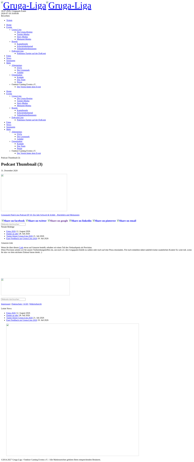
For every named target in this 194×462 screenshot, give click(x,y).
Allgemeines (17, 65)
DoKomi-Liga (17, 51)
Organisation (17, 75)
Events (9, 27)
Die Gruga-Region (24, 32)
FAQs (19, 68)
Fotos (8, 56)
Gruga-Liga (16, 29)
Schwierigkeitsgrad (25, 46)
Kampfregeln (22, 44)
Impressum (5, 304)
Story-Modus (22, 37)
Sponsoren (10, 60)
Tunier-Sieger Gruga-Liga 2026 (19, 236)
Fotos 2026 (11, 231)
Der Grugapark (23, 70)
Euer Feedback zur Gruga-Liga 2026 (21, 238)
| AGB (25, 304)
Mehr (8, 63)
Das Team (21, 80)
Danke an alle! (12, 234)
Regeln (15, 41)
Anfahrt (20, 72)
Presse (19, 82)
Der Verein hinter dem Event (29, 87)
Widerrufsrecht (35, 304)
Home (8, 25)
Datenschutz (17, 304)
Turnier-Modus (23, 34)
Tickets (9, 20)
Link (21, 247)
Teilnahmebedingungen (26, 49)
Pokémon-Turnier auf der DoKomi (31, 53)
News (8, 58)
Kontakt (20, 77)
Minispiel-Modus (24, 39)
